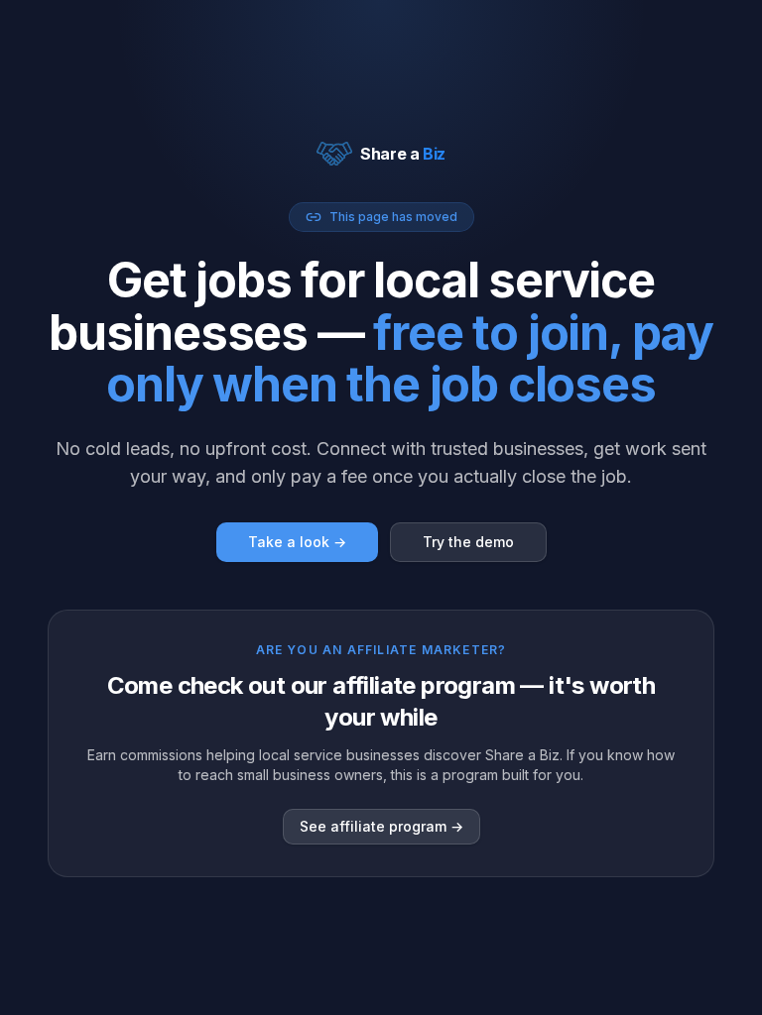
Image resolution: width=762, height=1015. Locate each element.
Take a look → (297, 541)
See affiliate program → (381, 826)
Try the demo (468, 541)
